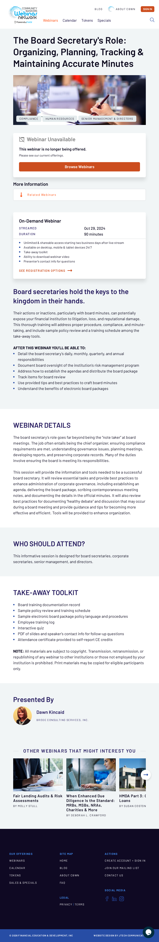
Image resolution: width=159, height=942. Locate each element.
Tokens (87, 20)
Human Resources (60, 119)
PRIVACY (66, 904)
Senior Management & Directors (107, 119)
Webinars (50, 20)
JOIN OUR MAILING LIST (122, 868)
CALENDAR (17, 868)
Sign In (147, 9)
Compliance (28, 119)
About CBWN (125, 9)
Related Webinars (41, 194)
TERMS (80, 904)
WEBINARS (17, 861)
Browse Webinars (79, 167)
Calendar (70, 20)
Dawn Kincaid (50, 712)
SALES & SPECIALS (23, 883)
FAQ (62, 883)
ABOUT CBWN (69, 875)
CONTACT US (114, 875)
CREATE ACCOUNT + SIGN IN (125, 861)
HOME (64, 861)
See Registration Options (42, 270)
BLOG (64, 868)
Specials (104, 20)
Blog (99, 9)
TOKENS (15, 875)
